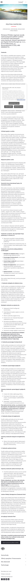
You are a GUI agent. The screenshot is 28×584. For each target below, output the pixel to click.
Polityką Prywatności (6, 180)
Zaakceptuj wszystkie (18, 106)
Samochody (4, 555)
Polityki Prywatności (6, 148)
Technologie (5, 565)
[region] (14, 97)
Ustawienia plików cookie (14, 103)
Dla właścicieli (5, 561)
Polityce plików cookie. (21, 99)
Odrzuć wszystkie (8, 106)
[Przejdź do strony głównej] (2, 2)
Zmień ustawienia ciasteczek (8, 275)
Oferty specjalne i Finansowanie (11, 558)
